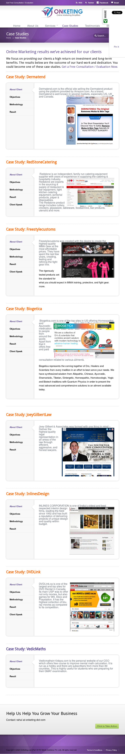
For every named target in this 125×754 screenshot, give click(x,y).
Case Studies (70, 26)
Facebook (104, 2)
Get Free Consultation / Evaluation (19, 2)
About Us (32, 26)
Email (116, 2)
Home (16, 26)
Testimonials (92, 26)
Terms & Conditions (94, 750)
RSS (80, 2)
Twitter (91, 2)
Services (50, 26)
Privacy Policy (111, 750)
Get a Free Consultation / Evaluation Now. (90, 66)
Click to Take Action (107, 726)
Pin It (116, 46)
